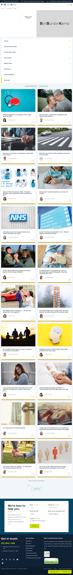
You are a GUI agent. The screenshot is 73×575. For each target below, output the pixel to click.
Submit (35, 526)
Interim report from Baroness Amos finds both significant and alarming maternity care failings (54, 428)
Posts (15, 8)
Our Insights (8, 8)
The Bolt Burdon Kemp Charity (33, 558)
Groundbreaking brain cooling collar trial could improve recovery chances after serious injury (53, 311)
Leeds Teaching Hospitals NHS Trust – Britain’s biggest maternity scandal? (54, 232)
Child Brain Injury (43, 86)
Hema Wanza (13, 198)
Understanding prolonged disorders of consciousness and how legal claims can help (53, 388)
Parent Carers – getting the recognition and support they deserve (53, 115)
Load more (36, 488)
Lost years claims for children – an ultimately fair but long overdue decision (17, 467)
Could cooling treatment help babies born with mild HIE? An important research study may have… (17, 389)
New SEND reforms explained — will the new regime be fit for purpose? (17, 311)
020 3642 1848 (8, 543)
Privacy (55, 568)
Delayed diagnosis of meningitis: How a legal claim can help (17, 115)
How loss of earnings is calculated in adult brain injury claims (18, 154)
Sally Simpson (13, 394)
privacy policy (42, 520)
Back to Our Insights (28, 17)
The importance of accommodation (14, 428)
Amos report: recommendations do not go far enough (53, 192)
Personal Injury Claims (10, 52)
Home (2, 8)
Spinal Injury (7, 69)
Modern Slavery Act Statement (65, 568)
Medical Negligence (9, 74)
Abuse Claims (7, 57)
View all (6, 41)
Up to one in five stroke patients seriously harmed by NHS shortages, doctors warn (52, 467)
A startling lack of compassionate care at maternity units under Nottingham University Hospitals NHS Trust (53, 272)
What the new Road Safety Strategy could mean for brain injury (54, 154)
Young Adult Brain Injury (31, 86)
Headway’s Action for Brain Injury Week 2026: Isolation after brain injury (53, 350)
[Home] (8, 5)
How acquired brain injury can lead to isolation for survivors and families (17, 350)
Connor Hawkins (14, 354)
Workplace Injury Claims (10, 46)
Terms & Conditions (47, 568)
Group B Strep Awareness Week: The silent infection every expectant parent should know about (17, 193)
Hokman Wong (13, 158)
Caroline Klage (49, 277)
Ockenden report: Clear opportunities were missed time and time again (16, 232)
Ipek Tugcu (12, 277)
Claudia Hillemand (50, 198)
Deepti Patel (49, 471)
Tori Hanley (48, 158)
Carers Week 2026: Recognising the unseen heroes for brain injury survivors (16, 271)
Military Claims (8, 63)
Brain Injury (7, 80)
